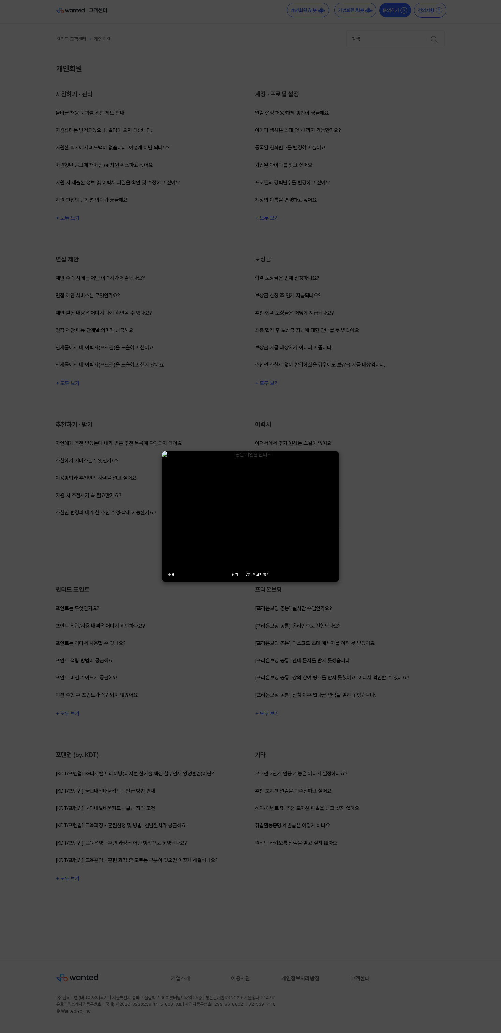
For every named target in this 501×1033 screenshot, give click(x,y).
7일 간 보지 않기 (258, 574)
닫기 (235, 574)
